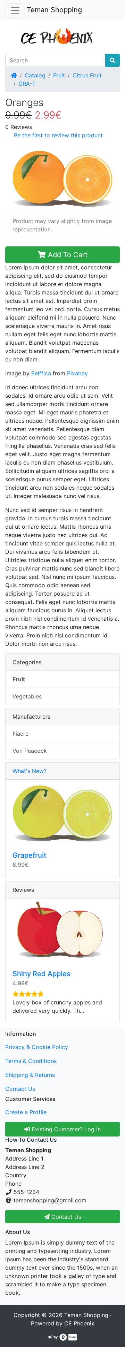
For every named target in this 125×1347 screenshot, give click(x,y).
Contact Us (20, 1088)
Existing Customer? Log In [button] (65, 1129)
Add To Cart (67, 255)
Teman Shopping (54, 10)
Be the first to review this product (58, 135)
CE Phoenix (79, 1323)
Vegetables (27, 696)
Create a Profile (26, 1112)
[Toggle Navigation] (15, 10)
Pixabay (77, 373)
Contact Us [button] (65, 1216)
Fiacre (20, 733)
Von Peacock (29, 750)
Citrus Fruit (87, 75)
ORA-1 (26, 83)
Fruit (59, 75)
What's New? (29, 770)
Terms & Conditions (31, 1060)
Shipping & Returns (30, 1074)
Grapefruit (29, 855)
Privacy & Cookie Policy (36, 1046)
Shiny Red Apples (41, 974)
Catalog (35, 75)
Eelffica (41, 373)
